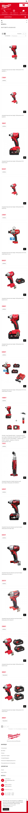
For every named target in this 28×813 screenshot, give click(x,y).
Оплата (2, 753)
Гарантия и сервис (5, 755)
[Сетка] (5, 33)
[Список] (2, 33)
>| (7, 726)
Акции (2, 769)
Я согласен (6, 809)
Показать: (19, 33)
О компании (4, 748)
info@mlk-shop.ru (8, 789)
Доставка (3, 750)
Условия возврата (5, 758)
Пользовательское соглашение (8, 763)
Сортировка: (7, 35)
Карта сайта (3, 772)
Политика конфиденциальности (8, 760)
